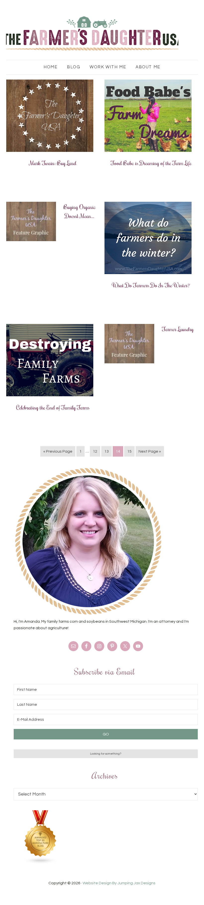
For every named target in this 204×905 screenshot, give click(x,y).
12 (95, 451)
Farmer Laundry (178, 329)
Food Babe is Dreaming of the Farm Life (151, 163)
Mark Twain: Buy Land (52, 163)
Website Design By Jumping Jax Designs (119, 883)
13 (106, 451)
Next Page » (150, 451)
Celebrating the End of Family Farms (53, 407)
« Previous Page (57, 451)
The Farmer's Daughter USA (92, 33)
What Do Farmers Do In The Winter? (151, 285)
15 (129, 451)
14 (118, 451)
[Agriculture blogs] (40, 863)
